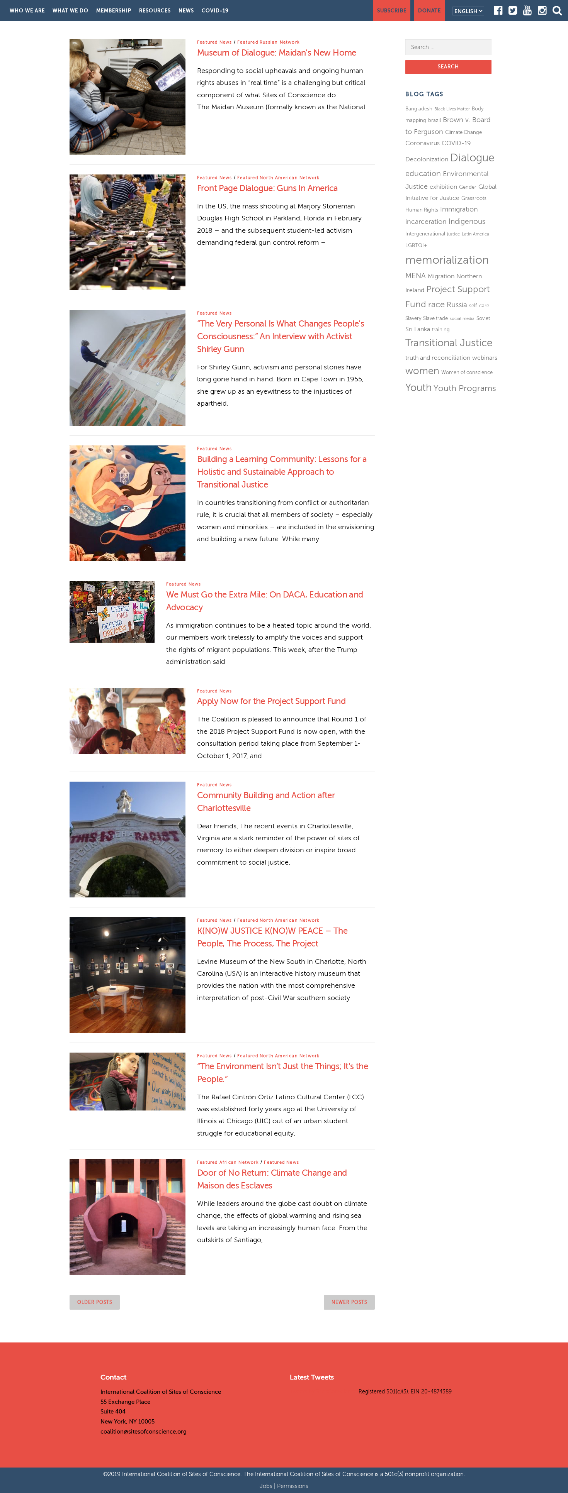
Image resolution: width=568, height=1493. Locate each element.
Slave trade (435, 318)
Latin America (475, 234)
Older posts (94, 1302)
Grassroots (473, 198)
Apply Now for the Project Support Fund (271, 701)
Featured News (214, 42)
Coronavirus (422, 143)
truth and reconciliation (437, 357)
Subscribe (391, 11)
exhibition (443, 186)
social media (462, 319)
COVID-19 (215, 11)
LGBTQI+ (416, 245)
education (423, 173)
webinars (484, 357)
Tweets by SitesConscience (323, 1392)
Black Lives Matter (452, 109)
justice (453, 234)
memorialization (447, 260)
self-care (479, 305)
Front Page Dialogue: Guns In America (267, 188)
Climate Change (463, 132)
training (441, 329)
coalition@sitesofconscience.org (143, 1432)
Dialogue (472, 158)
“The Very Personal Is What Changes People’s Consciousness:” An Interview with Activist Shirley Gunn (280, 336)
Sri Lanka (417, 329)
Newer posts (349, 1302)
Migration (441, 276)
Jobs (267, 1486)
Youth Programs (465, 388)
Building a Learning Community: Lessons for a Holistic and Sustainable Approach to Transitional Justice (282, 471)
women (422, 371)
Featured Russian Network (268, 42)
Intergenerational (425, 234)
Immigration (459, 209)
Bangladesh (418, 109)
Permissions (292, 1486)
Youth (418, 387)
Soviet (483, 318)
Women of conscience (467, 372)
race (436, 304)
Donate (429, 11)
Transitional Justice (448, 343)
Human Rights (421, 210)
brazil (434, 120)
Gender (467, 187)
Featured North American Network (278, 177)
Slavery (413, 318)
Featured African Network (228, 1162)
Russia (457, 305)
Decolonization (426, 159)
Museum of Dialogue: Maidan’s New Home (276, 53)
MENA (415, 276)
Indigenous (467, 221)
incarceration (426, 221)
